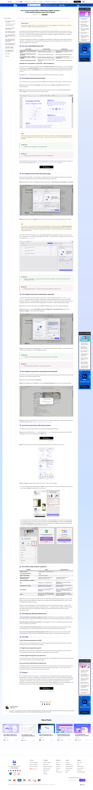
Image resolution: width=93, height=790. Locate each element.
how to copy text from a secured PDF (43, 422)
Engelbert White (61, 740)
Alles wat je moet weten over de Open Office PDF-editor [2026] (85, 29)
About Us (68, 762)
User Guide (79, 762)
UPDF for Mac (46, 764)
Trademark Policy (52, 784)
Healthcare (58, 764)
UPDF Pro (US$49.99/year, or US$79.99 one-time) (46, 162)
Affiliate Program (69, 768)
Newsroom (68, 770)
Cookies (43, 784)
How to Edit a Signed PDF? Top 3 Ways (84, 19)
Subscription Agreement (38, 784)
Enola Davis (42, 740)
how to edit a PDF (31, 238)
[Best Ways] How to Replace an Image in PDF (85, 683)
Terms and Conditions (30, 784)
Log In (83, 1)
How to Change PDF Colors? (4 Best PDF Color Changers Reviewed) (85, 675)
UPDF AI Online (46, 770)
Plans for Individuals (34, 762)
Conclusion (7, 56)
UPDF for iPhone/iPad (47, 766)
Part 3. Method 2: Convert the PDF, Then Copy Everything (10, 32)
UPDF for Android (46, 768)
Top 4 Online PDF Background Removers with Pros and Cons (85, 347)
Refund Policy (47, 784)
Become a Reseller (69, 766)
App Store (36, 432)
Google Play (49, 432)
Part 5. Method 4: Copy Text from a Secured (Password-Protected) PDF (10, 40)
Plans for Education (34, 766)
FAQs (78, 764)
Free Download (77, 1)
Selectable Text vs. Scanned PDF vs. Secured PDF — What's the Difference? (11, 24)
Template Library (80, 766)
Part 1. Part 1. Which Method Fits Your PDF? (10, 21)
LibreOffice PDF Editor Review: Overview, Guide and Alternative (85, 36)
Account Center (80, 768)
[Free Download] (77, 2)
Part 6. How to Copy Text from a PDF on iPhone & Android (10, 44)
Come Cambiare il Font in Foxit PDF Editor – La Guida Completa (85, 354)
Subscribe (82, 780)
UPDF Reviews (69, 764)
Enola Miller (7, 740)
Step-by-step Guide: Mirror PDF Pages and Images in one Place (84, 362)
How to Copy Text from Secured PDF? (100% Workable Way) (85, 671)
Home (19, 18)
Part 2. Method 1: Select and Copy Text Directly (10, 29)
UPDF (10, 1)
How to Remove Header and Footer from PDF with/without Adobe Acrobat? (85, 366)
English (83, 784)
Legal (57, 770)
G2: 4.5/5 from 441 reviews (43, 588)
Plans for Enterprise (34, 764)
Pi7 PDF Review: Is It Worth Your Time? (84, 693)
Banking (57, 762)
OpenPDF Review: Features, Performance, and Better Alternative (85, 25)
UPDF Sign (45, 773)
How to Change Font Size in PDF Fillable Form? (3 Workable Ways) (85, 686)
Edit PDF (23, 18)
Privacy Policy (24, 784)
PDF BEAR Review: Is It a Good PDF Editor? (85, 40)
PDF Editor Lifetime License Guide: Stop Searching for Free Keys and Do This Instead (85, 343)
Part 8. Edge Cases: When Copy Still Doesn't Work (9, 51)
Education (58, 766)
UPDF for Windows (47, 762)
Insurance (58, 768)
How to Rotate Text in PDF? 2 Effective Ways (84, 690)
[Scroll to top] (90, 787)
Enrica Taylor (35, 14)
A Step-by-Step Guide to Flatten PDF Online (85, 22)
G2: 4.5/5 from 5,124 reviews (61, 588)
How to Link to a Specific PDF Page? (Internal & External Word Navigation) (85, 679)
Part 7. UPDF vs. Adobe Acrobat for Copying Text (9, 47)
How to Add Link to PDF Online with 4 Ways (85, 351)
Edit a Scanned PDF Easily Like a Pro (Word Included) (84, 358)
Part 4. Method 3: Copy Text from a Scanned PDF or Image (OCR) (10, 35)
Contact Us (79, 770)
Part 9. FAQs (7, 53)
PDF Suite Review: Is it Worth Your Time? (84, 33)
